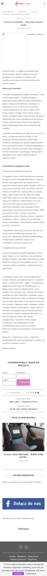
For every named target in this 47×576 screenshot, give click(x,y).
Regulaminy (32, 559)
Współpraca (21, 556)
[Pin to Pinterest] (35, 392)
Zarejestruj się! (28, 518)
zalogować (15, 482)
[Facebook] (21, 547)
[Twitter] (26, 547)
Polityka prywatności (18, 559)
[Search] (44, 3)
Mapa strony (33, 556)
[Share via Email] (38, 392)
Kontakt (12, 556)
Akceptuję (18, 573)
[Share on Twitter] (33, 392)
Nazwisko (21, 373)
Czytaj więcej (31, 573)
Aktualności (22, 11)
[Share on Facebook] (30, 392)
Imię (4, 373)
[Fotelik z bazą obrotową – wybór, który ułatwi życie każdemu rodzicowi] (23, 437)
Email (5, 380)
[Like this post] (28, 392)
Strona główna (7, 11)
